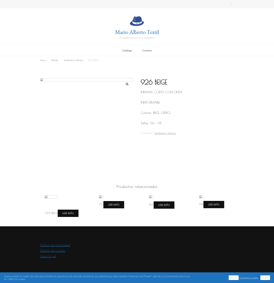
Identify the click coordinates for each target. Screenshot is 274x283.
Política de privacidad (55, 245)
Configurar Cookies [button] (248, 277)
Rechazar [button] (234, 278)
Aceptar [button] (265, 278)
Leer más (68, 213)
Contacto (147, 50)
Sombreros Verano (165, 133)
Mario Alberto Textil (137, 32)
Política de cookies (52, 250)
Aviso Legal (48, 256)
